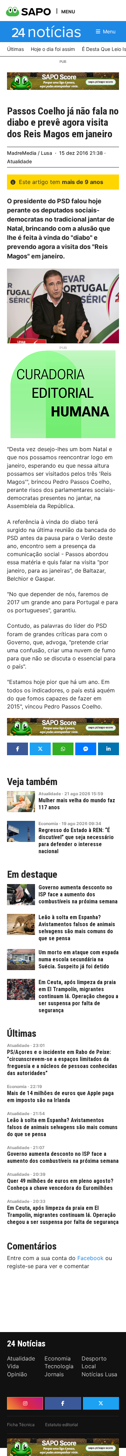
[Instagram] (25, 1403)
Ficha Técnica (21, 1424)
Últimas (21, 1033)
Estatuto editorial (61, 1424)
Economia (48, 823)
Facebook (90, 1257)
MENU (68, 11)
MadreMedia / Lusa (29, 153)
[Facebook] (63, 1403)
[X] (101, 1403)
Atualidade (19, 161)
